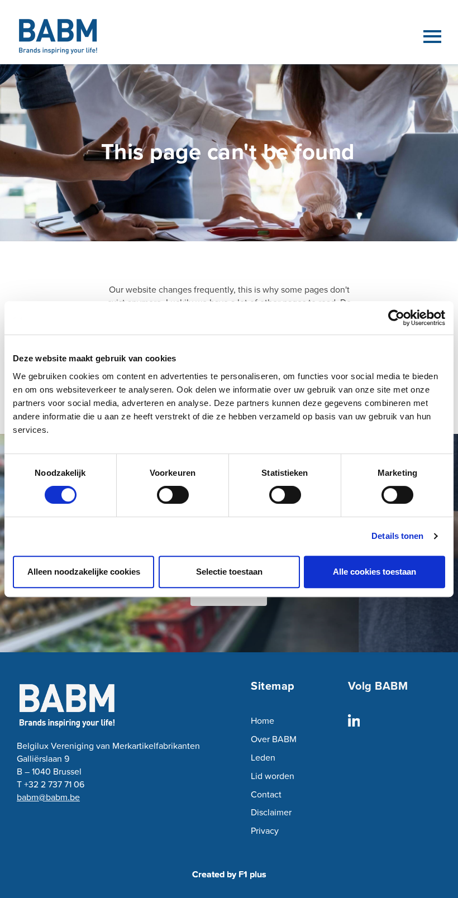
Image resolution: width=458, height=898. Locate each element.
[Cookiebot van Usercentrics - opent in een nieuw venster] (396, 317)
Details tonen (397, 536)
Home (262, 720)
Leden (263, 757)
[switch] (173, 495)
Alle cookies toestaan (374, 571)
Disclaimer (271, 812)
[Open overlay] (432, 36)
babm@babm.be (48, 797)
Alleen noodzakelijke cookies (83, 571)
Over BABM (274, 739)
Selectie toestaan (229, 571)
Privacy (265, 830)
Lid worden (272, 776)
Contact (266, 794)
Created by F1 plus (229, 874)
